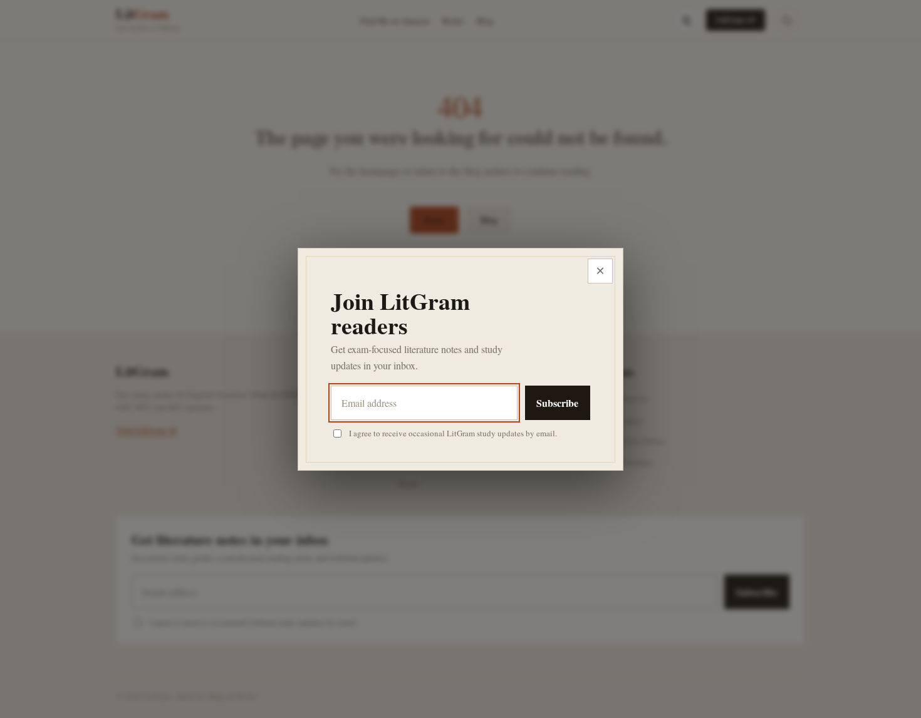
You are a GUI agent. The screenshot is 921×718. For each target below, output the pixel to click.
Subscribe (557, 403)
